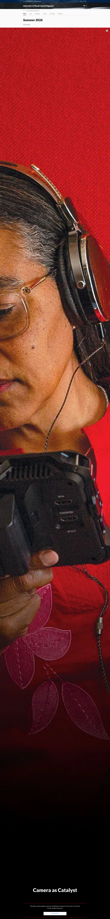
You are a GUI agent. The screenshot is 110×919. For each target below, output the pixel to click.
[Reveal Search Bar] (85, 1)
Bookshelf (60, 13)
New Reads (37, 13)
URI (23, 10)
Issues (30, 13)
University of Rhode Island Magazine (38, 6)
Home (24, 13)
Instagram (86, 5)
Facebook (84, 5)
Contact (44, 13)
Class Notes (52, 13)
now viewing (55, 913)
